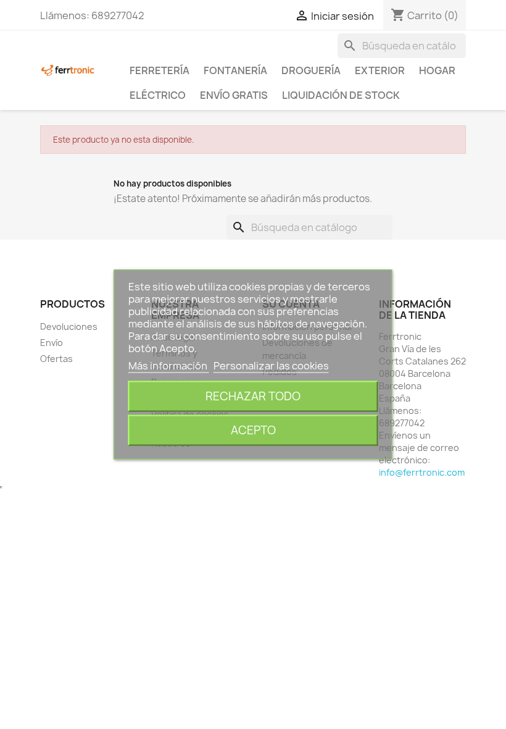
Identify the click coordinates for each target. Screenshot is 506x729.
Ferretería (159, 70)
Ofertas (56, 358)
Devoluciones (68, 326)
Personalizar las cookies (271, 366)
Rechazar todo (253, 396)
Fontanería (235, 70)
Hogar (437, 70)
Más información (168, 366)
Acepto (253, 430)
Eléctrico (158, 95)
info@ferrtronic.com (422, 472)
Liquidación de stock (341, 95)
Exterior (380, 70)
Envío (51, 342)
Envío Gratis (234, 95)
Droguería (311, 70)
